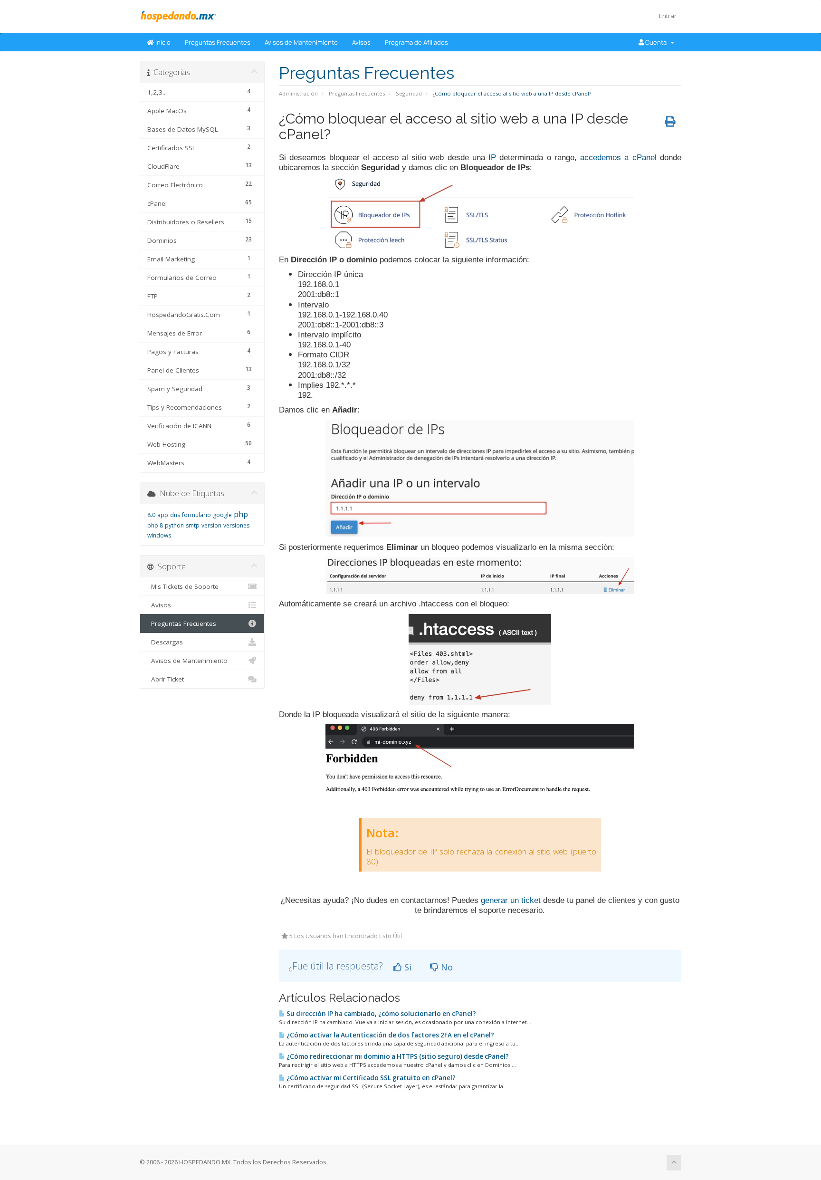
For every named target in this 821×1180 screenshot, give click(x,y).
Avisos (361, 42)
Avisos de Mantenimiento (301, 42)
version (211, 525)
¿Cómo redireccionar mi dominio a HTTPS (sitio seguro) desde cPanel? (397, 1056)
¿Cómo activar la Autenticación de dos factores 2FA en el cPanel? (389, 1035)
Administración (298, 93)
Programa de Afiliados (416, 42)
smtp (193, 525)
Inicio (162, 42)
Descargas (165, 642)
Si (406, 967)
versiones (236, 525)
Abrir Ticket (165, 679)
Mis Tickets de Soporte (183, 586)
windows (159, 535)
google (222, 515)
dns (175, 515)
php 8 (155, 525)
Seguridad (409, 93)
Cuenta (656, 42)
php (241, 514)
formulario (196, 515)
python (174, 525)
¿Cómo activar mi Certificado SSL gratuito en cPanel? (370, 1078)
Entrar (668, 15)
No (446, 967)
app (162, 515)
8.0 (151, 515)
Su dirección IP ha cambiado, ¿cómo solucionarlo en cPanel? (380, 1013)
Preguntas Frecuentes (217, 42)
